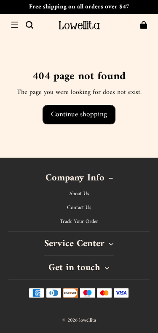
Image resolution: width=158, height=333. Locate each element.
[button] (14, 25)
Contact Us (79, 208)
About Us (79, 194)
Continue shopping (79, 114)
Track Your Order (79, 222)
